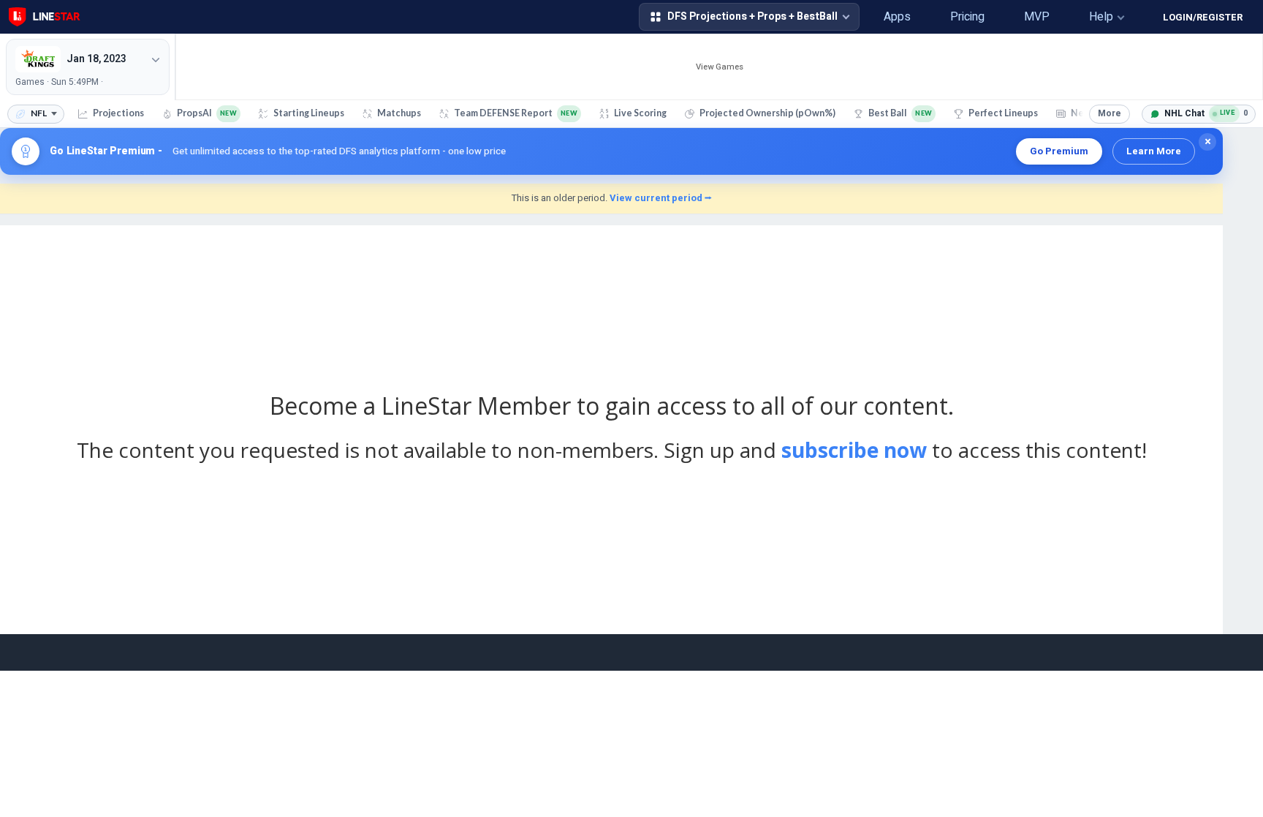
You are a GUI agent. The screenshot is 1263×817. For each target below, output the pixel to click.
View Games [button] (719, 67)
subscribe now (854, 450)
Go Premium (1059, 151)
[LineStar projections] (44, 16)
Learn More (1153, 151)
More (1109, 113)
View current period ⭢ (661, 198)
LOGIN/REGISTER (1203, 17)
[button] (844, 17)
